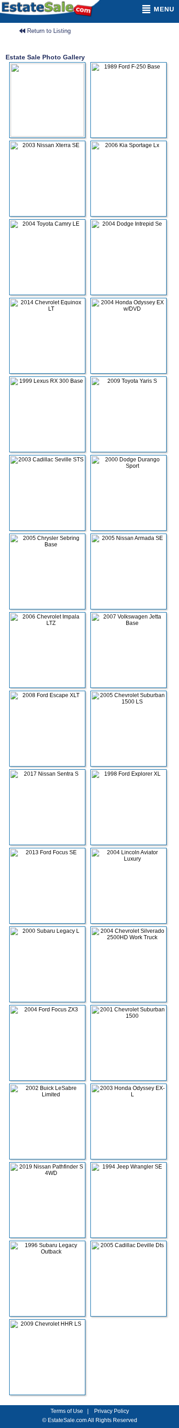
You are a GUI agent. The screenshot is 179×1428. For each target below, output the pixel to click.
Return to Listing (48, 30)
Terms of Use (66, 1411)
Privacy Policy (111, 1411)
